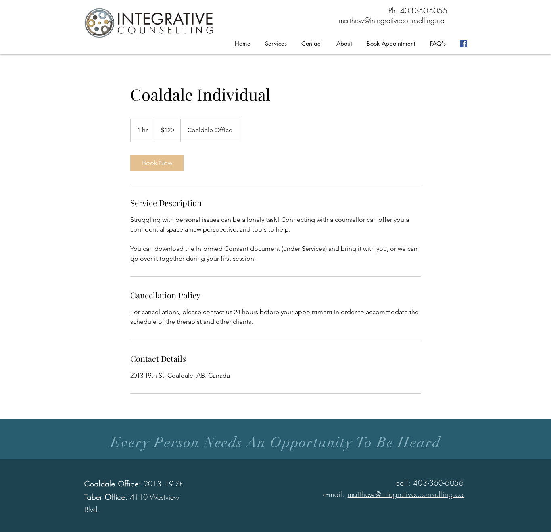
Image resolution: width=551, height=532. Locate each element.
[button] (276, 43)
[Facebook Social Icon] (463, 43)
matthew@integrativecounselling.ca (392, 20)
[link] (157, 163)
